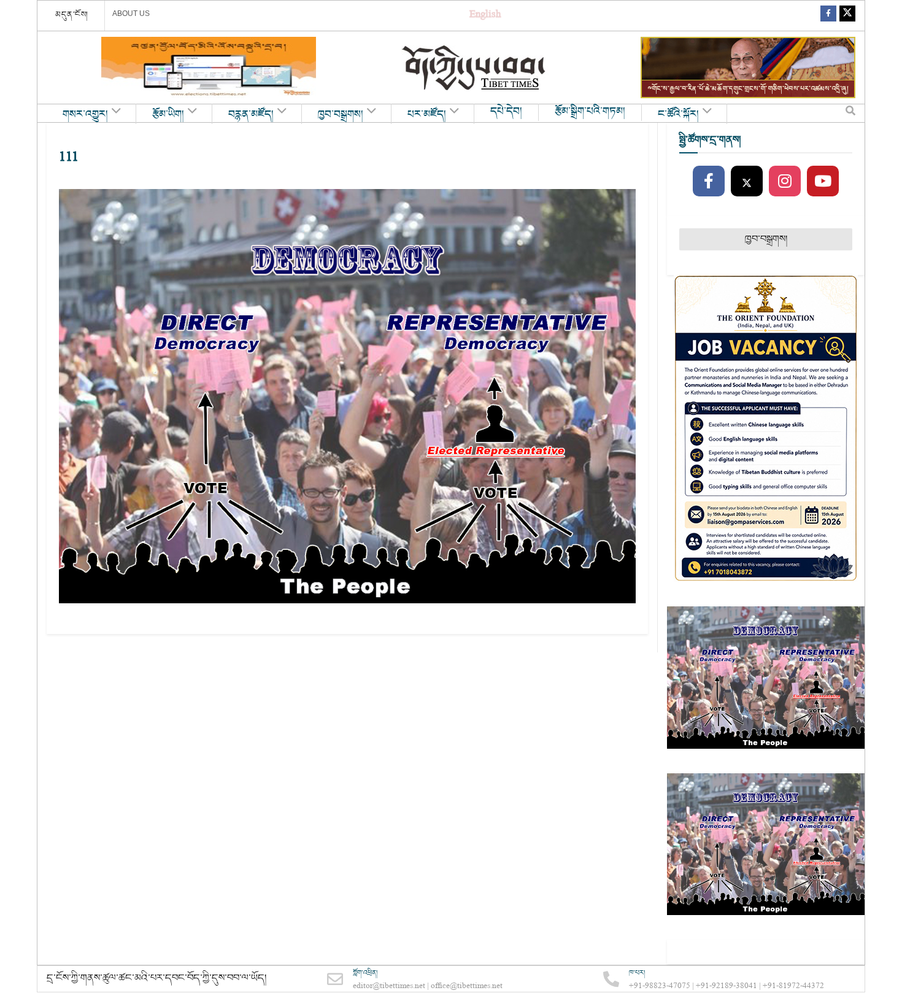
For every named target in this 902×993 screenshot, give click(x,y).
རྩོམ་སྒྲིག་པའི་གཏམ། (590, 112)
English (485, 15)
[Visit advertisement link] (208, 67)
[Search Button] (850, 113)
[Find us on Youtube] (823, 182)
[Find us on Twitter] (847, 16)
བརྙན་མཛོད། (251, 115)
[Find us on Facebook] (828, 16)
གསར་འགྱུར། (85, 115)
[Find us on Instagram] (785, 182)
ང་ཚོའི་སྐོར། (678, 115)
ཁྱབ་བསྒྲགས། (340, 115)
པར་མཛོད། (426, 115)
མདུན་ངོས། (71, 15)
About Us (131, 13)
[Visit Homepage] (475, 67)
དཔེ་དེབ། (506, 112)
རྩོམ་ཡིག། (168, 115)
